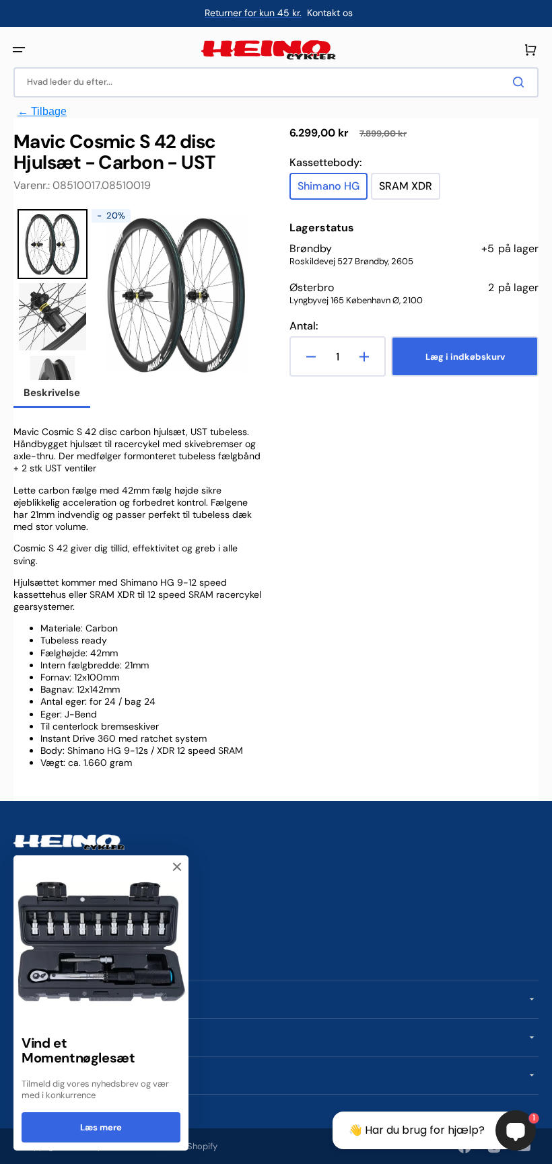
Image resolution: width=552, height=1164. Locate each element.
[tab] (51, 394)
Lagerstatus (321, 228)
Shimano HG (333, 189)
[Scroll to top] (17, 1146)
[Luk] (177, 866)
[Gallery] (138, 294)
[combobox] (276, 82)
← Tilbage (42, 111)
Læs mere (101, 1127)
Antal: (303, 326)
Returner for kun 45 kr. (253, 13)
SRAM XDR (409, 189)
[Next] (243, 294)
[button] (19, 50)
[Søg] (521, 82)
